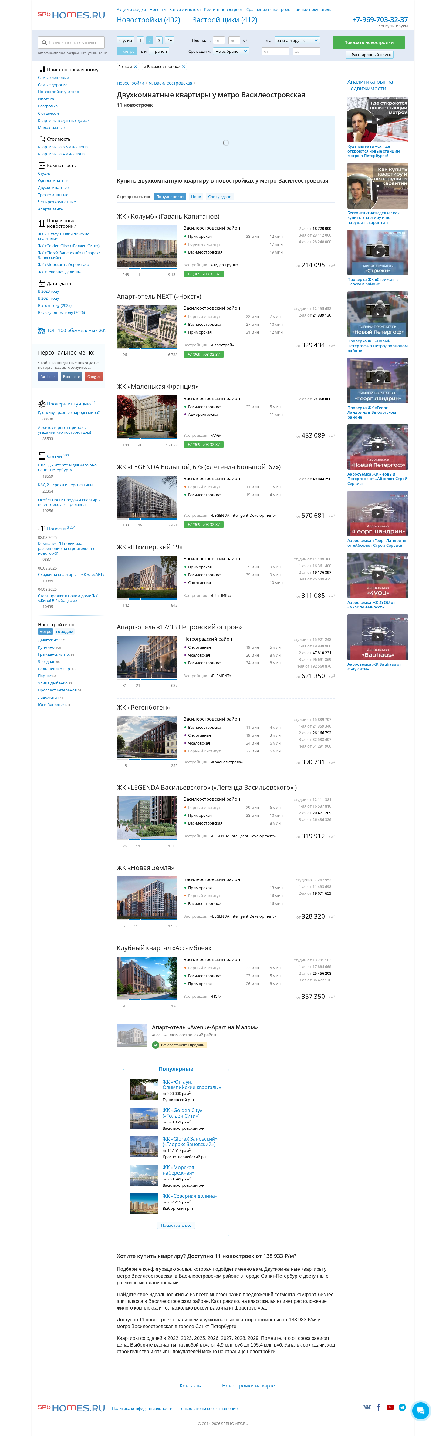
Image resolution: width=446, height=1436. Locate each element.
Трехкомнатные (53, 195)
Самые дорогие (52, 84)
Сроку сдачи (219, 196)
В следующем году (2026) (61, 312)
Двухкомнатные (53, 187)
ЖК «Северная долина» (59, 272)
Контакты (190, 1385)
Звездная (46, 661)
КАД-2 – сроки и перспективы (65, 485)
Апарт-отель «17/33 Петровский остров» (179, 627)
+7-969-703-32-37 (380, 19)
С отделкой (48, 113)
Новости (158, 9)
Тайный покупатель (312, 9)
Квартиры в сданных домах (64, 120)
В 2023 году (48, 291)
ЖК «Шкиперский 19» (149, 547)
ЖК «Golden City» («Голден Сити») (69, 246)
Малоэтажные (51, 127)
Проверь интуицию (71, 403)
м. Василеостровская (170, 83)
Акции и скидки (131, 9)
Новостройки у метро (58, 91)
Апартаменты (51, 209)
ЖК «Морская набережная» (63, 264)
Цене (196, 196)
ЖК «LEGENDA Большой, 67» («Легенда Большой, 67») (199, 467)
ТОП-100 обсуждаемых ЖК (76, 330)
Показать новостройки (369, 42)
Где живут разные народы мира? (69, 412)
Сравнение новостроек (268, 9)
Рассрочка (48, 106)
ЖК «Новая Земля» (145, 868)
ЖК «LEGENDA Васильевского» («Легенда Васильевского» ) (207, 787)
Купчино (46, 647)
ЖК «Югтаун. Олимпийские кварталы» (63, 236)
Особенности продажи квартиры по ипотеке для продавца (69, 502)
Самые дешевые (53, 77)
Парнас (45, 675)
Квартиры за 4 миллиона (61, 154)
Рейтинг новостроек (223, 9)
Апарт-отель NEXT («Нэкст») (159, 296)
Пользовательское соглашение (208, 1408)
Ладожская (48, 697)
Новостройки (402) (148, 20)
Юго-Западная (52, 704)
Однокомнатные (53, 180)
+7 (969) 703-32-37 (204, 274)
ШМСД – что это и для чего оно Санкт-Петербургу (67, 467)
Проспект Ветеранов (57, 690)
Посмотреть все (176, 1225)
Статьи (58, 456)
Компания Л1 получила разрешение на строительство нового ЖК (67, 548)
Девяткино (48, 640)
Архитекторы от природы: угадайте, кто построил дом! (64, 430)
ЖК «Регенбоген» (143, 707)
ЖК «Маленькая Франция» (157, 386)
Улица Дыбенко (53, 683)
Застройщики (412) (225, 20)
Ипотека (46, 99)
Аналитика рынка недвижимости (370, 85)
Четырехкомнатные (57, 202)
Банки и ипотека (185, 9)
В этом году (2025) (55, 305)
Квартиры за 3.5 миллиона (63, 147)
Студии (44, 173)
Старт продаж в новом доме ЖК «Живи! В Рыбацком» (68, 598)
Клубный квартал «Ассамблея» (164, 948)
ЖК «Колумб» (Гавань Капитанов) (168, 216)
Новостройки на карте (248, 1385)
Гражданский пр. (54, 654)
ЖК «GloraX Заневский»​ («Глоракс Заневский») (69, 255)
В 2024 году (48, 298)
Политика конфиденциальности (142, 1408)
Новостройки (130, 83)
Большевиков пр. (54, 668)
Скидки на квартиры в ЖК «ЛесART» (71, 574)
